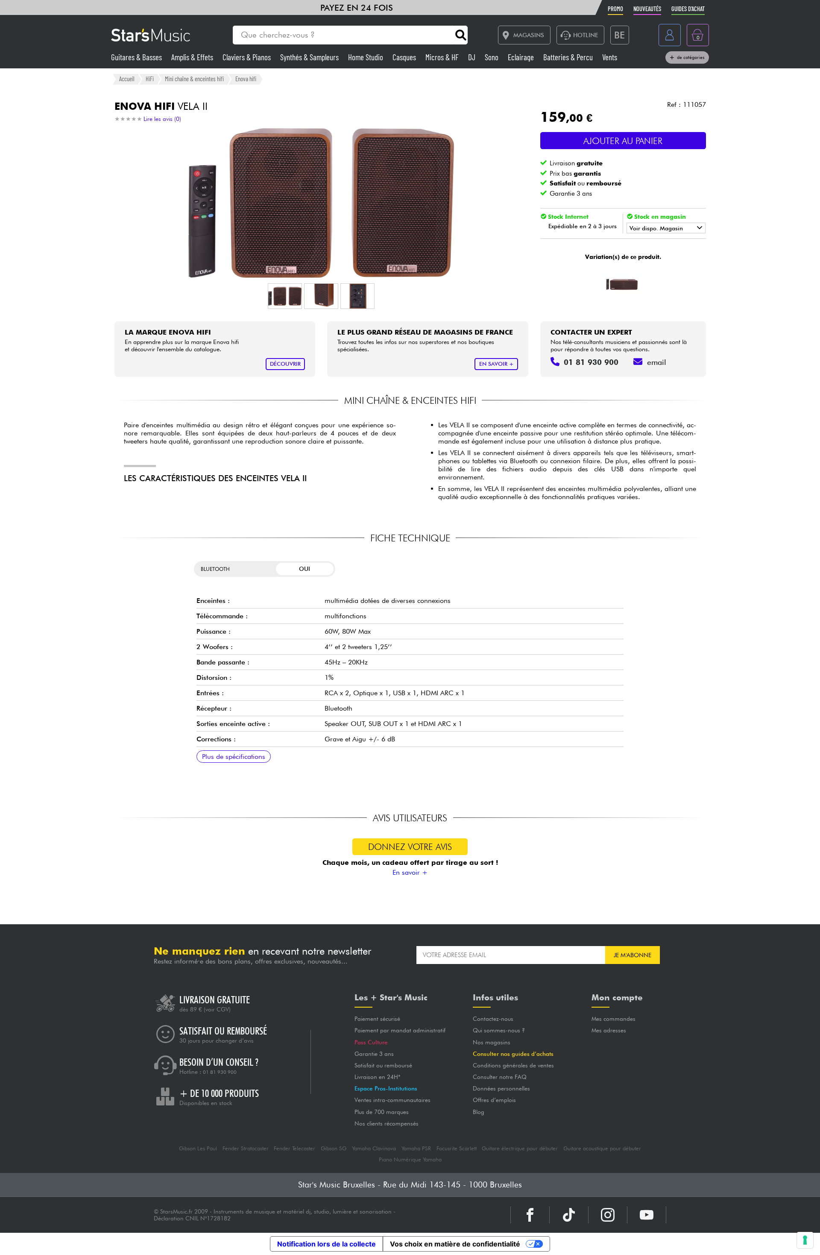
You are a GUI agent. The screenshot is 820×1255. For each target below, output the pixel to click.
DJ (472, 57)
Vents (609, 57)
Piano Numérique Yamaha (410, 1159)
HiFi (150, 78)
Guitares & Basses (137, 57)
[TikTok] (569, 1215)
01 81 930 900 (220, 1072)
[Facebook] (530, 1215)
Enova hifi (245, 78)
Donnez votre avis (410, 846)
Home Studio (366, 57)
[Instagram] (608, 1215)
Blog (478, 1111)
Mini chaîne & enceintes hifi (194, 78)
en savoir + (496, 364)
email (656, 362)
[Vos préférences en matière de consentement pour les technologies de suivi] (805, 1240)
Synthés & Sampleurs (310, 57)
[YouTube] (646, 1215)
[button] (285, 296)
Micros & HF (442, 57)
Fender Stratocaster (246, 1148)
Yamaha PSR (416, 1148)
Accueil (127, 78)
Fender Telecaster (294, 1148)
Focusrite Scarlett (456, 1148)
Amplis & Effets (193, 57)
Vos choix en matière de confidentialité (455, 1244)
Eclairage (522, 57)
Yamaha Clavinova (374, 1148)
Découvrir (285, 364)
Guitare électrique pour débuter (520, 1148)
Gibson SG (333, 1148)
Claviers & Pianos (247, 57)
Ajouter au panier (622, 140)
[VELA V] (622, 283)
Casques (405, 57)
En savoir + (410, 872)
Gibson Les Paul (198, 1148)
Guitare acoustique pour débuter (602, 1148)
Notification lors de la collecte (326, 1244)
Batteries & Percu (568, 57)
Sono (492, 57)
